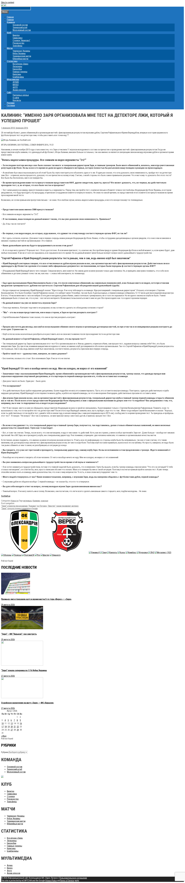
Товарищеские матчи (22, 56)
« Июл (3, 736)
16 (21, 723)
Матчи (10, 48)
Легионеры (17, 66)
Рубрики (4, 752)
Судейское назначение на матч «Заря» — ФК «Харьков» (27, 702)
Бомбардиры (18, 77)
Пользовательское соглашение (73, 878)
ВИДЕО (15, 85)
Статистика (12, 61)
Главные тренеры (20, 72)
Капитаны (17, 74)
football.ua (5, 496)
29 (18, 730)
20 (12, 726)
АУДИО (16, 82)
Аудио (10, 865)
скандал (44, 500)
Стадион (11, 796)
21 (15, 726)
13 (12, 723)
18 (6, 726)
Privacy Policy (51, 880)
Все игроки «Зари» (20, 64)
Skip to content (7, 2)
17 (3, 726)
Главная (10, 17)
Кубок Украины (19, 53)
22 (18, 726)
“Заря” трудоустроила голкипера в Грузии (19, 508)
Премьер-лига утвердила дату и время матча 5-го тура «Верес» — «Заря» (36, 599)
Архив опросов (19, 90)
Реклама (10, 103)
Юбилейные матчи (20, 59)
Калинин (36, 500)
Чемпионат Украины (21, 51)
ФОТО (15, 87)
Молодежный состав (22, 30)
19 (9, 726)
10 (3, 723)
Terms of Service (67, 880)
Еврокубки (17, 69)
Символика (17, 38)
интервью (27, 500)
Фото (9, 870)
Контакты (17, 100)
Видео (10, 868)
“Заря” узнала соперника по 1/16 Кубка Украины (24, 670)
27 (12, 730)
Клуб (9, 32)
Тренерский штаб (20, 27)
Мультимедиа (13, 79)
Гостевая (11, 105)
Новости (14, 500)
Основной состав (20, 25)
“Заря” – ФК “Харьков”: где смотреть (19, 634)
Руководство (18, 43)
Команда (11, 22)
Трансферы (17, 46)
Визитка (16, 35)
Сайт (9, 92)
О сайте (16, 98)
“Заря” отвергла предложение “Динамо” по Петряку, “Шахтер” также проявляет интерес (40, 506)
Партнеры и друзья (21, 95)
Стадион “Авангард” (21, 40)
